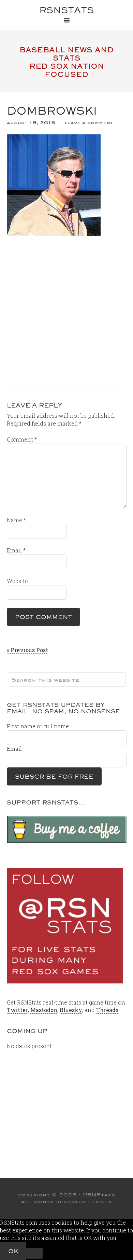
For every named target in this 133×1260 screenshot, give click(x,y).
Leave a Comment (88, 122)
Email (16, 550)
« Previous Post (27, 649)
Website (17, 580)
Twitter (17, 1009)
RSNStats (66, 10)
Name (16, 520)
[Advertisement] (66, 308)
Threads (107, 1009)
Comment (22, 439)
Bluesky (71, 1009)
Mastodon (43, 1009)
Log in (102, 1201)
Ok (13, 1251)
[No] (34, 1253)
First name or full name (38, 726)
